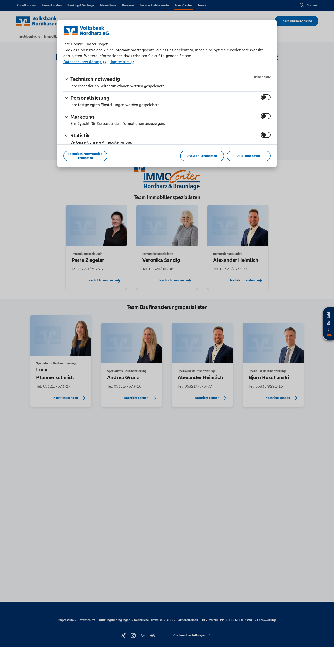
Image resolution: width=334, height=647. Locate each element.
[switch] (266, 97)
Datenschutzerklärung (82, 61)
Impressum (120, 61)
